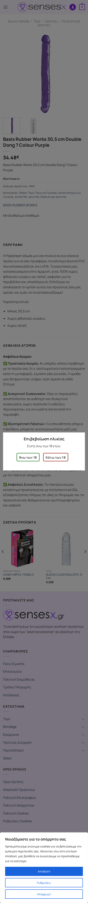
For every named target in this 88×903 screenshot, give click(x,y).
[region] (44, 867)
